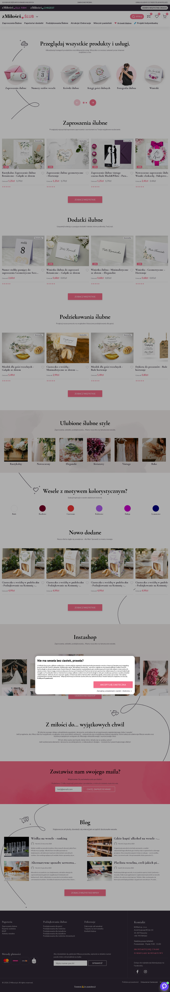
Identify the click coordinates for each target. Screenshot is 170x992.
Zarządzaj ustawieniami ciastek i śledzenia (113, 691)
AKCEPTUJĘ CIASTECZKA (113, 684)
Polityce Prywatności (45, 678)
